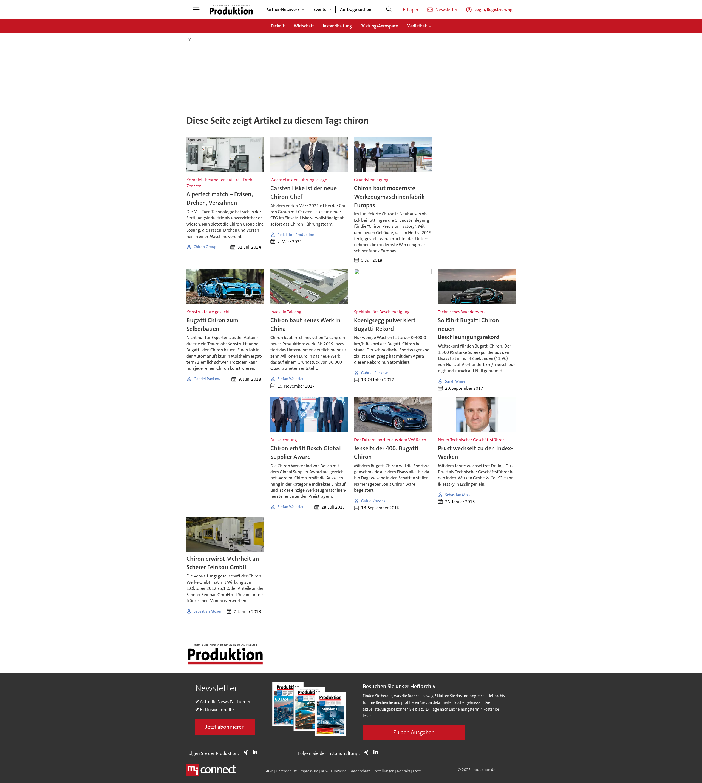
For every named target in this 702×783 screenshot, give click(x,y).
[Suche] (388, 9)
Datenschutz (286, 770)
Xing (247, 752)
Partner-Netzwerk (282, 9)
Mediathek (417, 26)
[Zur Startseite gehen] (231, 9)
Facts (417, 770)
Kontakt (403, 770)
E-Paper (410, 10)
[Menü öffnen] (196, 10)
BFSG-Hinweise (334, 770)
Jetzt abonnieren (225, 726)
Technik (278, 26)
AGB (269, 770)
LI (256, 752)
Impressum (308, 770)
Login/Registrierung (493, 9)
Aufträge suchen (355, 9)
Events (319, 9)
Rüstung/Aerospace (379, 26)
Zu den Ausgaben (414, 732)
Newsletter (446, 10)
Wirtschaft (304, 26)
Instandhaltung (337, 26)
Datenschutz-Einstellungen (371, 770)
